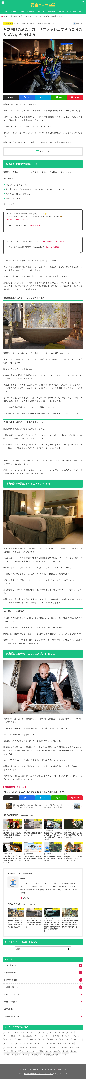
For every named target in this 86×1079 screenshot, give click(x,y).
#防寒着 (26, 1055)
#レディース (10, 1043)
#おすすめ (21, 787)
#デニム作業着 (10, 1036)
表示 (48, 151)
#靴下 (66, 1055)
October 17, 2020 (52, 247)
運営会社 (23, 1069)
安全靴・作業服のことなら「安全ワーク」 (38, 1074)
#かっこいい (20, 1032)
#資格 (66, 1051)
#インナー (44, 1032)
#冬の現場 (52, 1043)
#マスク (33, 1040)
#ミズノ (43, 1040)
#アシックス (32, 1032)
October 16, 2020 (34, 225)
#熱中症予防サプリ (12, 1051)
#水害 (65, 1047)
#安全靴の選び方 (21, 1047)
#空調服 (40, 1051)
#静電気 (48, 1055)
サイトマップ (62, 1069)
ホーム (6, 11)
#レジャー (78, 1040)
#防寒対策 (17, 1055)
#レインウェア (66, 1040)
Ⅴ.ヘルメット (40, 11)
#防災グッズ (37, 1055)
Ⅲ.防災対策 (30, 11)
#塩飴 (72, 1043)
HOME (5, 16)
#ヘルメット (23, 1040)
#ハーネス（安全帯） (25, 1036)
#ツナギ (71, 1032)
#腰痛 (49, 1051)
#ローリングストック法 (25, 1043)
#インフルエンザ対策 (57, 1032)
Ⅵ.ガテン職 (60, 11)
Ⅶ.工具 (69, 11)
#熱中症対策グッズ (28, 1051)
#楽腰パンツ (55, 1047)
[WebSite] (25, 898)
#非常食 (57, 1055)
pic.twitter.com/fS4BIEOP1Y (17, 220)
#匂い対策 (62, 1043)
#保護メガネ (40, 1043)
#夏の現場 (9, 1047)
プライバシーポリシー (48, 1069)
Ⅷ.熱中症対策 (77, 11)
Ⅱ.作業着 (21, 11)
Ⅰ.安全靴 (13, 11)
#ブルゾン (67, 1036)
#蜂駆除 (57, 1051)
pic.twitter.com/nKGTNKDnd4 (54, 241)
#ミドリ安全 (54, 1040)
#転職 (74, 1051)
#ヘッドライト (10, 1040)
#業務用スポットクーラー (39, 1047)
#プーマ (76, 1036)
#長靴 (7, 1055)
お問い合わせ (33, 1069)
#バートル (40, 1036)
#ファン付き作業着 (53, 1036)
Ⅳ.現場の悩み (51, 11)
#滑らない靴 (75, 1047)
